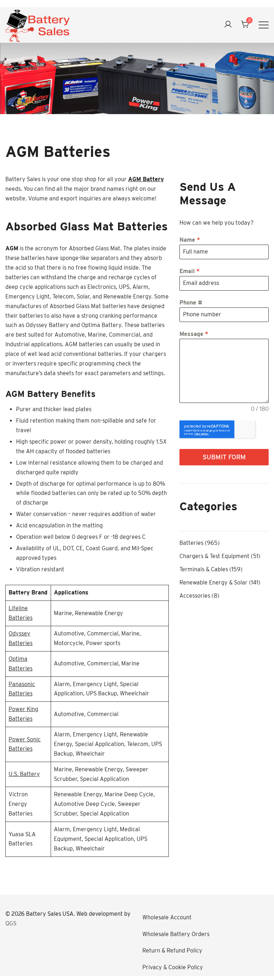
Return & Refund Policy (172, 950)
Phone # (190, 302)
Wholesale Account (167, 917)
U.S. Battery (24, 774)
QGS (10, 923)
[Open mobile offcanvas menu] (264, 25)
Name (189, 239)
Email (189, 271)
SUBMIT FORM (224, 457)
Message (193, 334)
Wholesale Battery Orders (175, 934)
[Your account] (228, 25)
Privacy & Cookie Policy (172, 967)
